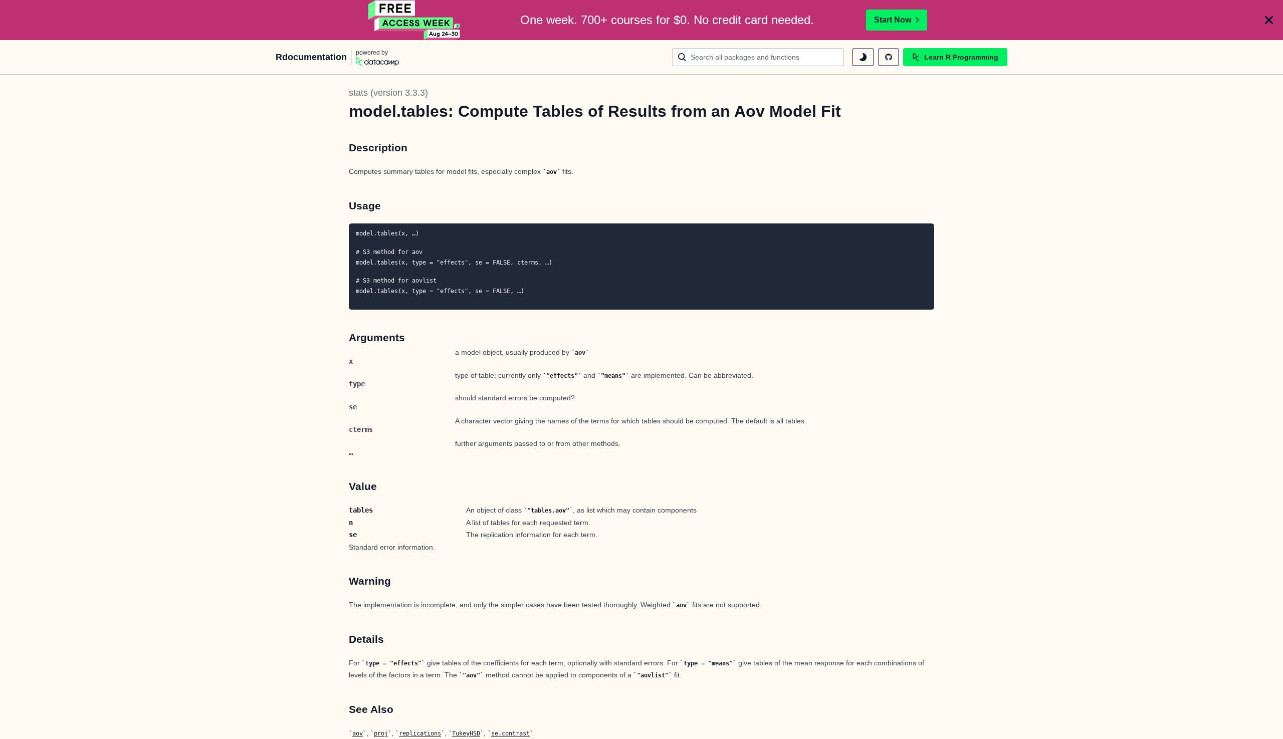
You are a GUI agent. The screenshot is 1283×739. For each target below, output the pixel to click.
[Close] (1269, 20)
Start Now (892, 20)
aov (357, 733)
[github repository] (888, 57)
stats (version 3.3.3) (388, 93)
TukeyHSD (466, 733)
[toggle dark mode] (863, 57)
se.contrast (510, 733)
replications (420, 733)
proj (381, 733)
